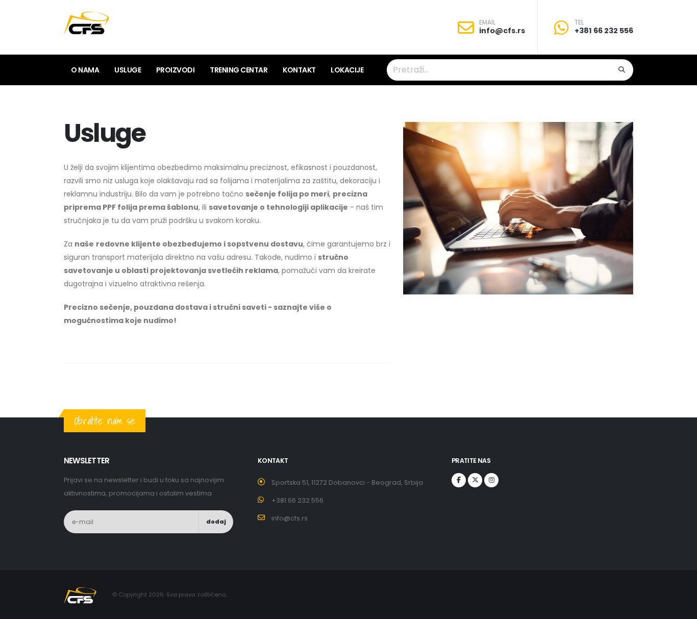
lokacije (347, 70)
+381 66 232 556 (604, 31)
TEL (579, 22)
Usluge (127, 70)
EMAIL (487, 22)
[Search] (622, 70)
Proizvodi (175, 70)
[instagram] (491, 480)
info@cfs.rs (502, 31)
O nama (85, 70)
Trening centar (238, 70)
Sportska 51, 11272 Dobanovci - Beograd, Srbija (347, 482)
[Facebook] (459, 480)
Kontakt (299, 70)
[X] (475, 480)
